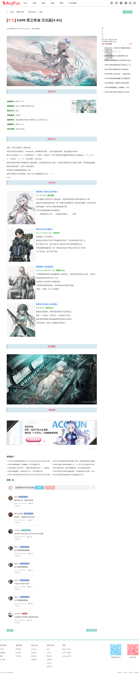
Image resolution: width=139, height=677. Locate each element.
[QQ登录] (121, 3)
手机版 (131, 672)
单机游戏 (33, 652)
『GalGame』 (32, 12)
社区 (12, 12)
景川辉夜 (11, 28)
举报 (94, 449)
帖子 (41, 12)
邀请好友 (49, 666)
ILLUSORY (17, 614)
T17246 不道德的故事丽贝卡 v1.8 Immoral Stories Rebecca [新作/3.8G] (31, 461)
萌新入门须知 (66, 649)
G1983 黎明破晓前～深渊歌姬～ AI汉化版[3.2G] (24, 464)
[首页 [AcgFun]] (7, 12)
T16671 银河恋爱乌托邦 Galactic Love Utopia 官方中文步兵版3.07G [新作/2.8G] (34, 474)
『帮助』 (61, 3)
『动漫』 (34, 3)
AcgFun (136, 672)
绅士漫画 (18, 652)
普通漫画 (18, 649)
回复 (32, 503)
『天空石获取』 (72, 3)
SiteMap (119, 672)
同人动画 (2, 659)
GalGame (34, 649)
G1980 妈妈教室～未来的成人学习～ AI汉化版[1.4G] (25, 471)
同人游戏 (33, 656)
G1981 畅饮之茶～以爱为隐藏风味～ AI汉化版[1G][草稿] (71, 468)
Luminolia (17, 530)
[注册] (116, 3)
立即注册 (50, 488)
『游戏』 (52, 3)
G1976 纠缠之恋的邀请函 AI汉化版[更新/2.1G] (68, 474)
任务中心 (49, 663)
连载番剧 (2, 652)
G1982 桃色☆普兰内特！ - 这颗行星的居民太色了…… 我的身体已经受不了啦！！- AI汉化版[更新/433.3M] (43, 468)
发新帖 (10, 630)
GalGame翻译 (66, 652)
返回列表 (92, 630)
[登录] (111, 3)
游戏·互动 (20, 12)
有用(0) (18, 506)
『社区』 (26, 3)
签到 (48, 649)
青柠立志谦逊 (18, 513)
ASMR (2, 649)
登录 (39, 488)
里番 (1, 656)
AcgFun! (10, 672)
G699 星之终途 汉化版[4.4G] (39, 20)
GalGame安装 (66, 656)
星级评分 (49, 656)
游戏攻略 (33, 659)
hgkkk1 (16, 547)
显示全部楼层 (36, 28)
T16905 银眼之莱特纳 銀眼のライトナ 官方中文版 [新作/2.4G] (73, 464)
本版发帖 (127, 12)
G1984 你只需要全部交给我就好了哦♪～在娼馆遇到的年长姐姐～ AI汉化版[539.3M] (80, 461)
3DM (15, 497)
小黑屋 (125, 672)
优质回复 (49, 659)
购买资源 (35, 439)
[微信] (126, 3)
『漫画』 (43, 3)
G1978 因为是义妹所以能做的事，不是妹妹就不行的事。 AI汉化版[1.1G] (77, 471)
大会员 (49, 652)
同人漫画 (18, 656)
